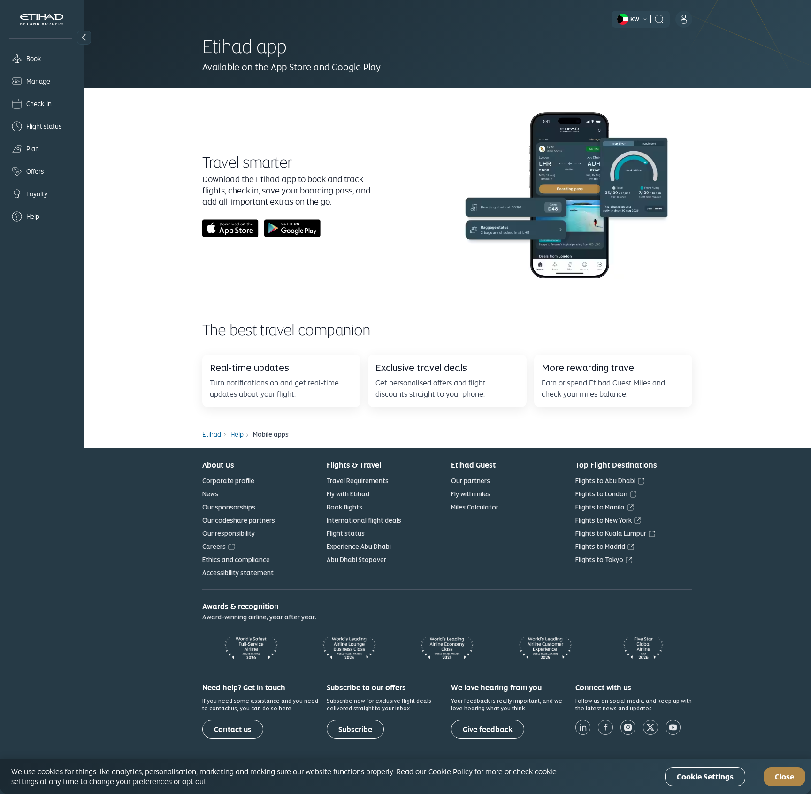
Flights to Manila (600, 507)
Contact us (233, 729)
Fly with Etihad (348, 494)
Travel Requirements (358, 481)
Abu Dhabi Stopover (356, 559)
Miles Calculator (474, 507)
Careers (214, 546)
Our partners (470, 481)
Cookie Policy (450, 771)
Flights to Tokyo (599, 559)
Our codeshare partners (238, 520)
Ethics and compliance (236, 559)
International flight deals (364, 520)
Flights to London (601, 494)
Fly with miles (470, 494)
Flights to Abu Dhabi (605, 481)
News (210, 494)
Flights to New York (603, 520)
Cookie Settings (705, 777)
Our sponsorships (228, 507)
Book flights (344, 507)
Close (784, 777)
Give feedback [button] (488, 729)
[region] (405, 776)
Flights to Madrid (600, 546)
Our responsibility (228, 533)
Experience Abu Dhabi (359, 546)
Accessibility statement (238, 573)
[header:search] (659, 18)
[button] (84, 38)
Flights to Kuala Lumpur (610, 533)
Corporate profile (228, 481)
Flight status (346, 533)
